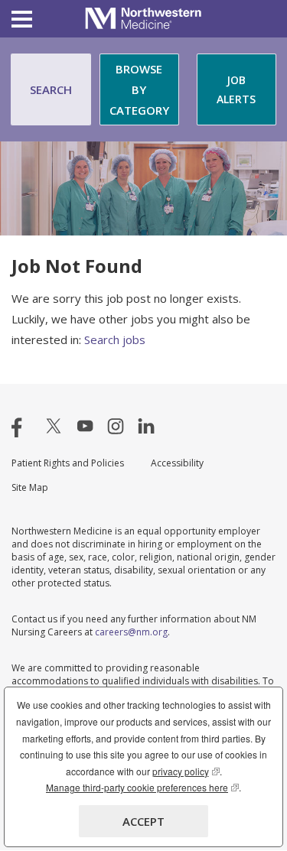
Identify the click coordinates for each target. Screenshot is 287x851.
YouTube (84, 425)
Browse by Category (139, 89)
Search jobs (114, 339)
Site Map (29, 487)
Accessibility (177, 462)
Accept (143, 821)
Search (51, 89)
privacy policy (186, 771)
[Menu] (21, 21)
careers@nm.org (131, 631)
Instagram (115, 425)
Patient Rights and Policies (67, 462)
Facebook (22, 425)
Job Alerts (236, 89)
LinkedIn (146, 425)
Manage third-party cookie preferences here (142, 787)
